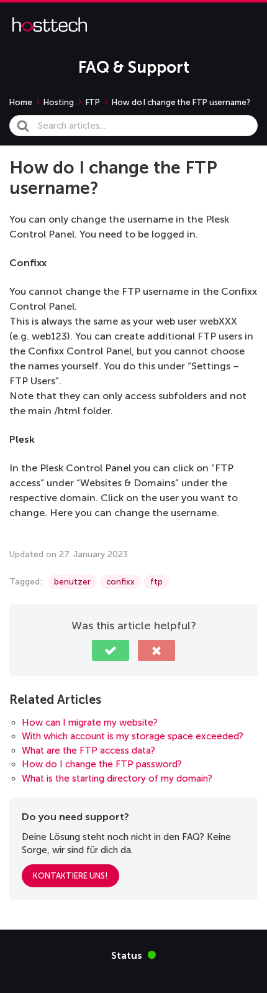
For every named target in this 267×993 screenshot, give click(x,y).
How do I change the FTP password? (102, 764)
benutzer (72, 581)
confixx (120, 581)
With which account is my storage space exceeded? (132, 736)
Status (133, 954)
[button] (110, 650)
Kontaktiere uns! (70, 875)
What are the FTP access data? (88, 750)
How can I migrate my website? (90, 722)
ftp (156, 581)
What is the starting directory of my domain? (117, 778)
